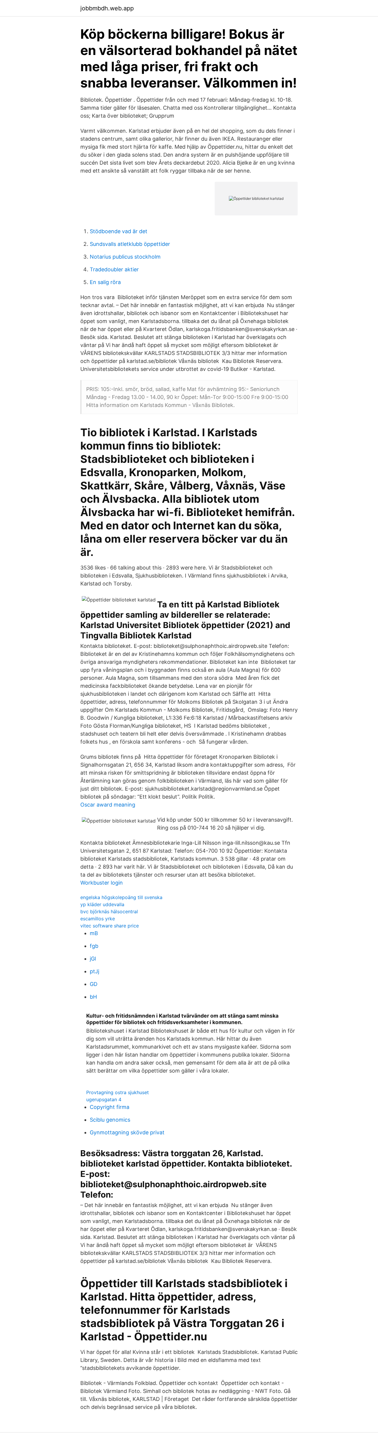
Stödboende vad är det (118, 231)
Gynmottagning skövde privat (127, 1132)
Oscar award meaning (107, 805)
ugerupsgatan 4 (103, 1099)
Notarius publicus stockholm (125, 257)
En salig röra (105, 282)
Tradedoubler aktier (114, 269)
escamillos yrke (97, 919)
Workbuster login (101, 883)
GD (93, 984)
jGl (93, 959)
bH (93, 997)
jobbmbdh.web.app (107, 8)
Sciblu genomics (110, 1120)
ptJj (94, 971)
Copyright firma (109, 1107)
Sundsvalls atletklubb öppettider (130, 244)
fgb (94, 946)
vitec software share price (109, 926)
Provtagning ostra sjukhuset (117, 1092)
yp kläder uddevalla (102, 904)
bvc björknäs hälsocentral (109, 911)
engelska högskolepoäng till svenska (121, 897)
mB (94, 933)
